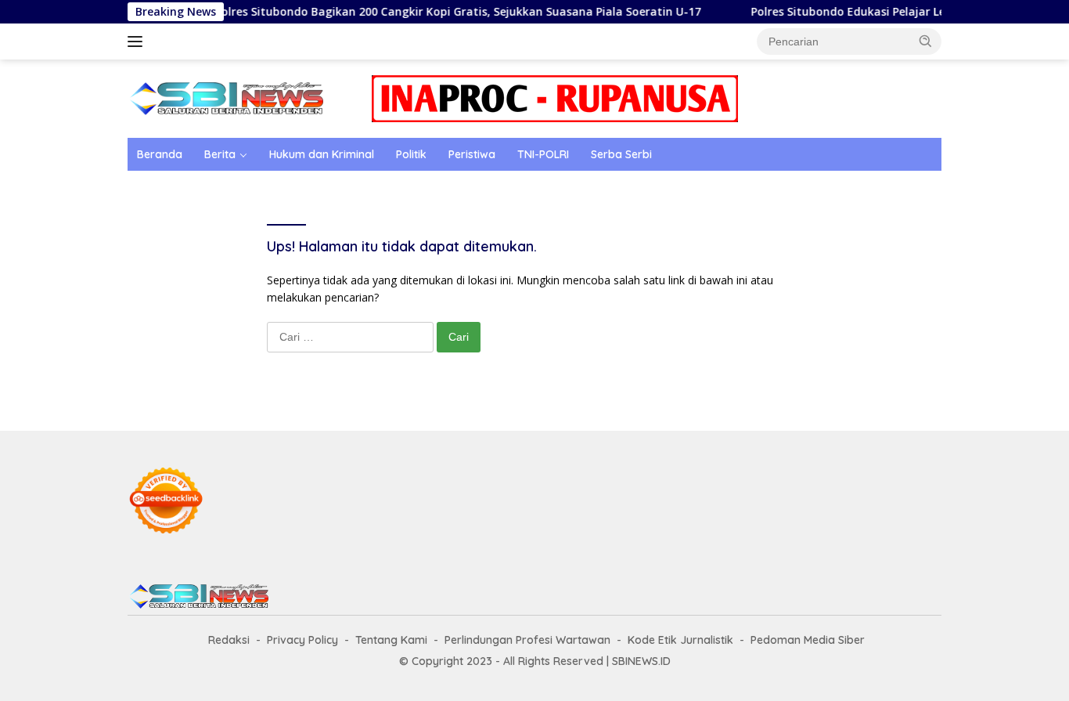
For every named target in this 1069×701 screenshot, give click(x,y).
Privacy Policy (302, 640)
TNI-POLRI (543, 154)
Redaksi (229, 640)
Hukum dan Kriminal (321, 154)
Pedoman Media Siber (807, 640)
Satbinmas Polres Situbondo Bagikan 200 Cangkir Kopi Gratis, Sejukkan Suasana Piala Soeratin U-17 (413, 12)
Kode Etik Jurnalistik (680, 640)
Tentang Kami (391, 640)
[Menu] (138, 41)
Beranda (159, 154)
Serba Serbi (621, 154)
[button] (925, 40)
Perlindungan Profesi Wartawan (527, 640)
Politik (411, 154)
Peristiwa (471, 154)
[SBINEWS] (225, 97)
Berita (220, 154)
